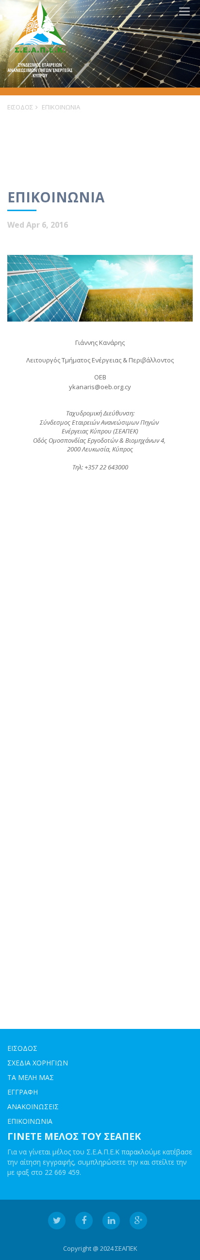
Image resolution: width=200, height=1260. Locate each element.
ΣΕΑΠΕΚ (126, 1248)
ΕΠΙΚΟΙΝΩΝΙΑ (61, 107)
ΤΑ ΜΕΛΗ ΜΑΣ (30, 1077)
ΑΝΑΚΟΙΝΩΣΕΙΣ (33, 1106)
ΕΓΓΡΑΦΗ (22, 1092)
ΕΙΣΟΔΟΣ (20, 107)
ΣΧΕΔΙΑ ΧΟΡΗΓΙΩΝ (37, 1062)
